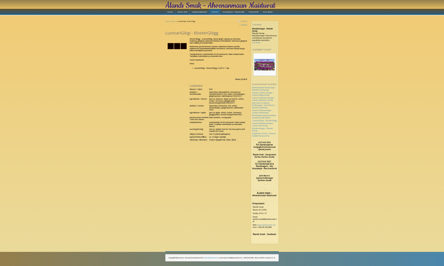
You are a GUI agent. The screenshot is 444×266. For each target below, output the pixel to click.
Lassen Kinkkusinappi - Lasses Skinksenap (262, 111)
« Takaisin (243, 25)
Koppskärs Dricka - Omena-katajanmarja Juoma (264, 134)
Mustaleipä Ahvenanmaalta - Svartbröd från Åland (264, 116)
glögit (174, 21)
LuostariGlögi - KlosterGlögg (264, 120)
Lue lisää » (256, 42)
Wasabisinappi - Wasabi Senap (262, 129)
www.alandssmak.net (266, 225)
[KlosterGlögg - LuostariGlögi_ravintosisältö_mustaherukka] (177, 39)
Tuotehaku (243, 21)
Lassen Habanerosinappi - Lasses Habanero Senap (263, 99)
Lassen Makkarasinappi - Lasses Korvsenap (263, 124)
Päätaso (167, 21)
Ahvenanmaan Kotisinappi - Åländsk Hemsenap (264, 88)
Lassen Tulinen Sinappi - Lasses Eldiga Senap (262, 93)
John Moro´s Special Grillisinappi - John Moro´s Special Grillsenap (263, 105)
